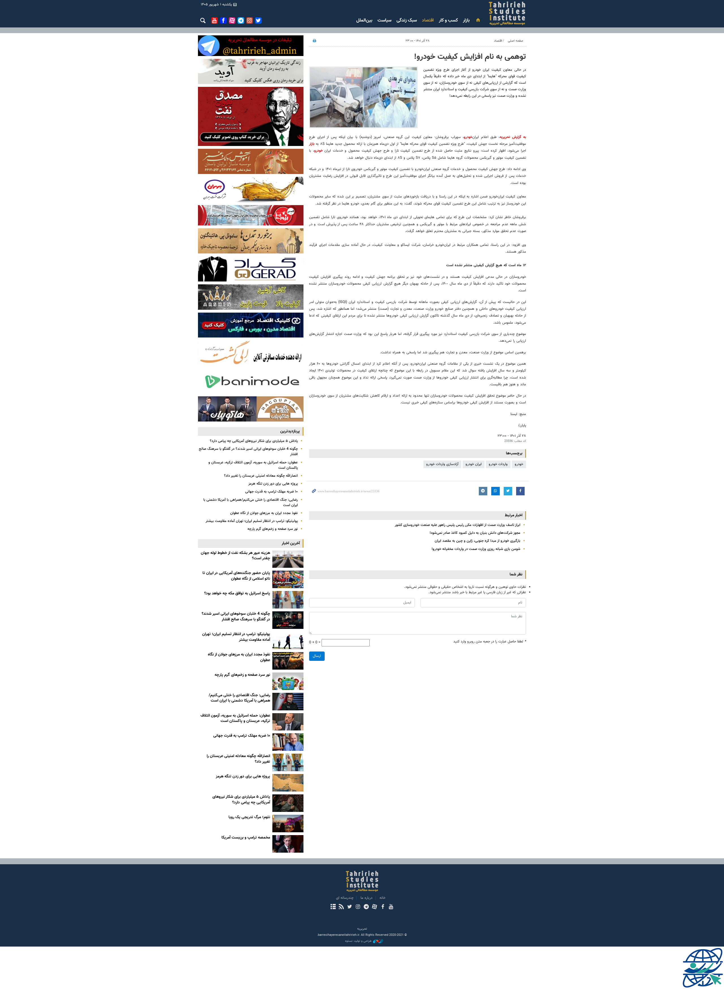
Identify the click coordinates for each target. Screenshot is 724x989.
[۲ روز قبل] (287, 823)
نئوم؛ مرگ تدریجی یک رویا (249, 817)
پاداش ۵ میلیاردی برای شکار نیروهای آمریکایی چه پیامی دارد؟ (254, 441)
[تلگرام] (366, 907)
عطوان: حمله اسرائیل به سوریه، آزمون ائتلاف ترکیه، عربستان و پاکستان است (253, 465)
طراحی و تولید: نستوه (358, 941)
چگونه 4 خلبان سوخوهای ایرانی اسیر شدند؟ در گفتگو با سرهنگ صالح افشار (248, 451)
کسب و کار (448, 20)
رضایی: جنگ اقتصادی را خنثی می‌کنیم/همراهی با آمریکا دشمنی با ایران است (250, 502)
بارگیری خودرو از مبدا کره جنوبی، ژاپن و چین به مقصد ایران (477, 541)
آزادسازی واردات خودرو (442, 464)
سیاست (384, 20)
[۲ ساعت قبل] (287, 600)
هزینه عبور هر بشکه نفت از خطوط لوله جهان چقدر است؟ (235, 556)
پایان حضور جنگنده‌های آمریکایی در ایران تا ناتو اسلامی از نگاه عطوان (236, 576)
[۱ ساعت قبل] (287, 579)
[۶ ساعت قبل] (287, 681)
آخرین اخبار (291, 543)
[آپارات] (374, 907)
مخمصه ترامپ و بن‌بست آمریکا (245, 838)
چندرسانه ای (345, 898)
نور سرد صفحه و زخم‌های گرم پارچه (272, 529)
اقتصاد (428, 20)
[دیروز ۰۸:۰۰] (287, 803)
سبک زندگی (407, 20)
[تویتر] (349, 907)
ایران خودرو (474, 464)
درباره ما (366, 898)
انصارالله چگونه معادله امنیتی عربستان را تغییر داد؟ (261, 476)
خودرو (468, 137)
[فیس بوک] (382, 907)
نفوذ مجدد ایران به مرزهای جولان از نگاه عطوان (264, 513)
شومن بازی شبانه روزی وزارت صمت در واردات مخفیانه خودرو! (476, 549)
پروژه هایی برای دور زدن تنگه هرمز (273, 484)
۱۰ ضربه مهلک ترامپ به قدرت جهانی (271, 491)
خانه (382, 898)
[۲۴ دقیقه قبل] (287, 559)
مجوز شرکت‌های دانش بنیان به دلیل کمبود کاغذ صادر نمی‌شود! (475, 533)
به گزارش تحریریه (513, 137)
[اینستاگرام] (357, 907)
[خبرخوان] (341, 907)
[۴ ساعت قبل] (287, 640)
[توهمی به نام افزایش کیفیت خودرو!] (363, 97)
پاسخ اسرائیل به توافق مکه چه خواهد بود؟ (237, 593)
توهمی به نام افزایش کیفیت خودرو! (470, 57)
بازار (466, 20)
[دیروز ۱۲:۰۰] (287, 783)
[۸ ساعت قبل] (287, 701)
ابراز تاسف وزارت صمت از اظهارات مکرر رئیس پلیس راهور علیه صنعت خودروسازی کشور (457, 525)
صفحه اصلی (515, 40)
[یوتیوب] (391, 907)
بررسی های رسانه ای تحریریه (473, 13)
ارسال (317, 656)
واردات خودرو (498, 464)
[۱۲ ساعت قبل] (287, 722)
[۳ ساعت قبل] (287, 620)
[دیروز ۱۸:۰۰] (287, 742)
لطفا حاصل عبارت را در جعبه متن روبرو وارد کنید (489, 641)
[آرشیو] (333, 907)
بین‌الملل (364, 20)
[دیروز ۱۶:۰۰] (287, 762)
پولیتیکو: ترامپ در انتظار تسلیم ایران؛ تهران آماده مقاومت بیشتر (252, 521)
